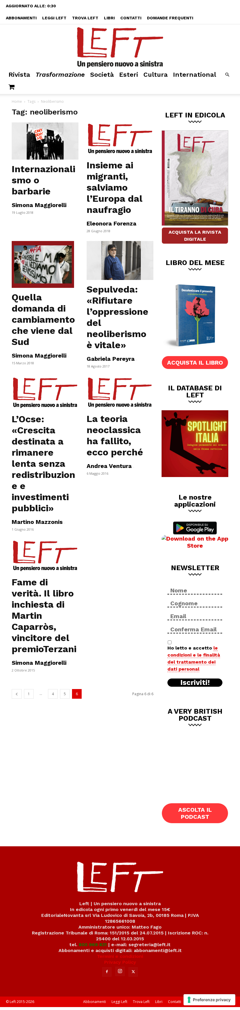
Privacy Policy (120, 962)
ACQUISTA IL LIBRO (195, 362)
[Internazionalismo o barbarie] (45, 141)
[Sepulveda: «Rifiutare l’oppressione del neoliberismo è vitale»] (120, 260)
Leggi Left (54, 18)
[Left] (120, 46)
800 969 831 (93, 944)
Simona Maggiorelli (39, 205)
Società (102, 74)
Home (17, 101)
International (194, 74)
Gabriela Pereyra (111, 358)
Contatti (130, 18)
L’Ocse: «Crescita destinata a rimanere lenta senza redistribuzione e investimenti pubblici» (43, 463)
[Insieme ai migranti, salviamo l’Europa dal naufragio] (120, 139)
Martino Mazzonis (37, 521)
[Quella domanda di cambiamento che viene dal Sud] (45, 264)
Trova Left (85, 18)
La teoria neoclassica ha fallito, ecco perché (115, 435)
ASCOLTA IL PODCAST (195, 813)
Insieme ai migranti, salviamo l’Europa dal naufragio (115, 187)
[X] (133, 972)
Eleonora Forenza (111, 223)
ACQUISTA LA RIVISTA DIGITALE (195, 235)
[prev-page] (17, 694)
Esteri (128, 74)
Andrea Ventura (109, 465)
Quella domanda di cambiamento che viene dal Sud (43, 319)
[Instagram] (120, 971)
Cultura (155, 74)
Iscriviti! (195, 683)
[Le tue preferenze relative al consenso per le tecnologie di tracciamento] (209, 999)
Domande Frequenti (170, 18)
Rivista (19, 74)
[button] (227, 75)
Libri (109, 18)
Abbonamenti (21, 18)
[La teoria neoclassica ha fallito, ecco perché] (120, 392)
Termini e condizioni (120, 956)
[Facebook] (107, 972)
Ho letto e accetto (193, 658)
